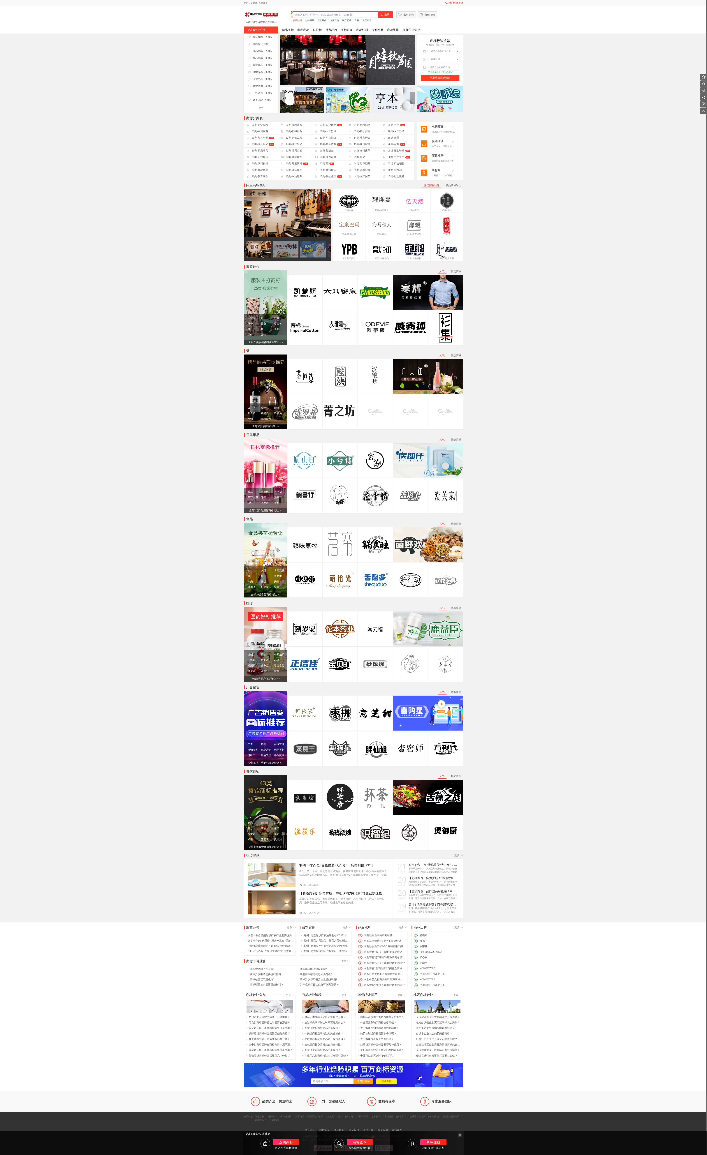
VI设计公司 (362, 1116)
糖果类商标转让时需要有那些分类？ (269, 1039)
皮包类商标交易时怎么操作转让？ (324, 1044)
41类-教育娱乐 (414, 234)
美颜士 (423, 963)
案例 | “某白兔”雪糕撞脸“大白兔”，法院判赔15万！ (433, 864)
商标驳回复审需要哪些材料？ (267, 984)
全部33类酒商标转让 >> (265, 426)
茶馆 (276, 834)
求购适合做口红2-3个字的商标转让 (384, 946)
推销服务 (253, 749)
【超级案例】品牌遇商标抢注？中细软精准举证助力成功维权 (433, 891)
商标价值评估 (411, 29)
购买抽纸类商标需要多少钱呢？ (378, 1033)
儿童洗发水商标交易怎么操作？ (323, 1028)
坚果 (276, 587)
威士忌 (265, 407)
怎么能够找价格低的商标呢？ (377, 1039)
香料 (276, 503)
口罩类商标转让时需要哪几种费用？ (381, 1044)
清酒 (276, 407)
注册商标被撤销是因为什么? (316, 974)
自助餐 (278, 822)
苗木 (340, 1116)
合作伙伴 (368, 1130)
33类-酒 (349, 210)
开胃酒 (251, 413)
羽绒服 (251, 318)
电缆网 (330, 1116)
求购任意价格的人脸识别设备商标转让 (384, 974)
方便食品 (334, 20)
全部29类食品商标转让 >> (265, 594)
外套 (250, 323)
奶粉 (276, 581)
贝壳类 (278, 576)
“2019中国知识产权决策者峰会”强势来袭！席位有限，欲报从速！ (271, 951)
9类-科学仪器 (349, 258)
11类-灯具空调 (447, 258)
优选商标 (456, 271)
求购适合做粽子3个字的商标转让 (382, 940)
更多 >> (458, 855)
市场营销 (266, 749)
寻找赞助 (279, 755)
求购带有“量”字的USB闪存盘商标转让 (384, 968)
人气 (442, 271)
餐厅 (250, 828)
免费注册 (263, 3)
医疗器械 (346, 20)
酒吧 (263, 834)
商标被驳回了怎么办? (262, 969)
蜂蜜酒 (278, 413)
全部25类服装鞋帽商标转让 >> (265, 342)
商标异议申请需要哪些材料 (265, 974)
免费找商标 (363, 1081)
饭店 (263, 828)
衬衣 (276, 318)
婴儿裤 (278, 323)
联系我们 (354, 1130)
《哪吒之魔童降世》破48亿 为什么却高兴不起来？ (271, 945)
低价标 (317, 29)
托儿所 (278, 839)
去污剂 (278, 492)
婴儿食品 (279, 665)
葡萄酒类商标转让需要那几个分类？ (269, 1055)
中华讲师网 (285, 1116)
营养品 (265, 665)
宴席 (250, 822)
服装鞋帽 (297, 20)
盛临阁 (423, 935)
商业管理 (279, 744)
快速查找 (386, 1081)
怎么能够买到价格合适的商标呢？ (379, 1028)
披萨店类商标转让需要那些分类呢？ (269, 1033)
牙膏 (263, 497)
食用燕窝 (279, 570)
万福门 (423, 940)
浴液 (276, 497)
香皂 (250, 492)
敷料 (276, 671)
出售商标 (408, 14)
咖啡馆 (265, 822)
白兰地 (251, 407)
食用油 (251, 587)
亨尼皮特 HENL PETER (433, 974)
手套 (276, 329)
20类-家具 (381, 234)
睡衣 (263, 323)
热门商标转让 (431, 185)
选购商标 (286, 1142)
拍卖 (263, 744)
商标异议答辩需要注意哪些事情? (318, 979)
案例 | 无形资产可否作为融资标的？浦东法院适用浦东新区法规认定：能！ (327, 945)
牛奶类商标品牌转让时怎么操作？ (324, 1033)
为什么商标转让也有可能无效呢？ (319, 984)
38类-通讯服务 (382, 210)
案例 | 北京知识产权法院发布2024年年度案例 (327, 935)
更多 (261, 108)
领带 (263, 334)
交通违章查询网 (417, 1116)
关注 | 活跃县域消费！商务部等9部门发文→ (433, 904)
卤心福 (423, 957)
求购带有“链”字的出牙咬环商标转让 (384, 963)
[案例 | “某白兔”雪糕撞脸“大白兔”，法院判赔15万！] (272, 875)
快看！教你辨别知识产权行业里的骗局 (270, 935)
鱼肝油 (265, 660)
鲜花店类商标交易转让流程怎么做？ (325, 1017)
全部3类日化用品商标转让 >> (265, 510)
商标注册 (362, 29)
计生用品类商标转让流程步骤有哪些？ (326, 1055)
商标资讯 (393, 29)
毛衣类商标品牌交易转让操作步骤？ (325, 1039)
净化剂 (251, 671)
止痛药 (251, 660)
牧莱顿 (423, 946)
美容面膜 (253, 497)
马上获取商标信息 (440, 77)
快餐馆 (251, 834)
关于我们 (310, 1130)
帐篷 (250, 839)
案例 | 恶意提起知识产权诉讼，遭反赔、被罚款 (327, 951)
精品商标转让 (453, 185)
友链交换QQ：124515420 (267, 1120)
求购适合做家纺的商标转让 (379, 935)
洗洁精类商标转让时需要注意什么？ (325, 1022)
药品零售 (279, 749)
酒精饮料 (266, 418)
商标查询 (347, 29)
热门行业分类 (257, 29)
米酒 (250, 418)
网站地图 (397, 1130)
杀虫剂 (265, 671)
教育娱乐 (367, 20)
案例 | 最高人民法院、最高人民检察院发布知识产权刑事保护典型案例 (327, 940)
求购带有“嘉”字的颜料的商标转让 (383, 952)
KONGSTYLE (427, 968)
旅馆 (276, 828)
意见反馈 (383, 1130)
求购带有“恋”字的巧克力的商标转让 (384, 957)
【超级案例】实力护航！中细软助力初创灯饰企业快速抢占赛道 (433, 878)
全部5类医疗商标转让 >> (266, 678)
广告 (250, 744)
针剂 (250, 654)
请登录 (254, 3)
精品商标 (288, 29)
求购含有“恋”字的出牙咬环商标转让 (384, 985)
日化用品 (322, 20)
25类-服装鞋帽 (414, 258)
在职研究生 (434, 1116)
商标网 (349, 1116)
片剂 (263, 654)
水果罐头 (266, 587)
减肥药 (251, 665)
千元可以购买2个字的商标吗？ (377, 1055)
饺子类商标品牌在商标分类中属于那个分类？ (271, 1044)
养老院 (265, 839)
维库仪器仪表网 (452, 1116)
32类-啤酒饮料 (349, 234)
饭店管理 (266, 755)
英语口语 (299, 1116)
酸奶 (263, 581)
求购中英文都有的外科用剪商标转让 (384, 979)
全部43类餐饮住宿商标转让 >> (265, 847)
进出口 (251, 755)
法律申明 (339, 1130)
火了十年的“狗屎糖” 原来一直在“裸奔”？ (271, 940)
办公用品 (309, 20)
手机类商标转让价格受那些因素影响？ (382, 1050)
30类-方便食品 (382, 258)
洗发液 (265, 503)
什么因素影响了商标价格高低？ (378, 1022)
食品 (357, 20)
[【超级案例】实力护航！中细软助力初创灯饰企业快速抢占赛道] (272, 902)
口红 (250, 503)
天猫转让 (388, 1116)
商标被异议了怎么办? (262, 979)
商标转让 (272, 1116)
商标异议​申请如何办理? (313, 969)
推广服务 (324, 1130)
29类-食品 (414, 210)
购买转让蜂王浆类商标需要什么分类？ (271, 1028)
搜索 (385, 14)
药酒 (276, 660)
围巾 (250, 334)
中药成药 (279, 654)
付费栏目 (331, 29)
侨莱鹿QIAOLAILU (431, 952)
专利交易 (378, 29)
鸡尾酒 (265, 413)
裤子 (263, 318)
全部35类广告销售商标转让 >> (265, 762)
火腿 (263, 570)
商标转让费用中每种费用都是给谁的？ (382, 1017)
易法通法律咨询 (315, 1116)
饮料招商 (376, 1116)
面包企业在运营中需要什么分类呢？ (269, 1017)
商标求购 (429, 14)
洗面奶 (265, 492)
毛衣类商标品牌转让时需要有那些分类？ (271, 1022)
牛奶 (250, 581)
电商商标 (303, 29)
